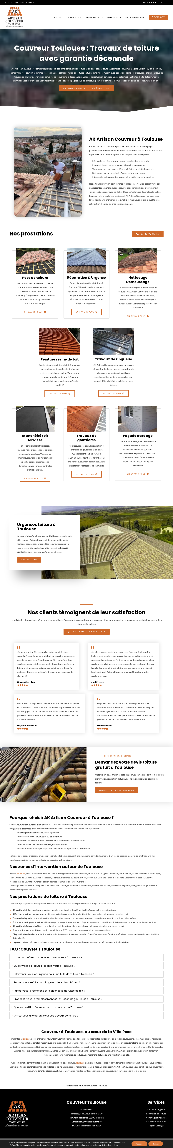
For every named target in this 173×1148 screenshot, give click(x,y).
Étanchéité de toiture (156, 1121)
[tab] (86, 957)
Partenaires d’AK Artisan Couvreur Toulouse (86, 1085)
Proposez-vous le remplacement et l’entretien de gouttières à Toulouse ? (58, 998)
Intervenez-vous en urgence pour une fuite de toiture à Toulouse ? (54, 974)
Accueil (58, 17)
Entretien (112, 17)
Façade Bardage (134, 17)
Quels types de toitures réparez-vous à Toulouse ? (44, 965)
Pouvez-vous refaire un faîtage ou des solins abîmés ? (47, 982)
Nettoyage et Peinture (156, 1117)
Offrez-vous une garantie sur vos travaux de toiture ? (46, 1015)
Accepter (139, 1144)
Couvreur (73, 17)
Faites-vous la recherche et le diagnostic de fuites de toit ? (49, 990)
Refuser (155, 1144)
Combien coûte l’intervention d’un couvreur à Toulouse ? (48, 957)
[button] (153, 2)
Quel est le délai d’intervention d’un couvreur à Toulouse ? (49, 1007)
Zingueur (160, 1109)
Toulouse (21, 873)
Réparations (93, 17)
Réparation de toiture (156, 1113)
